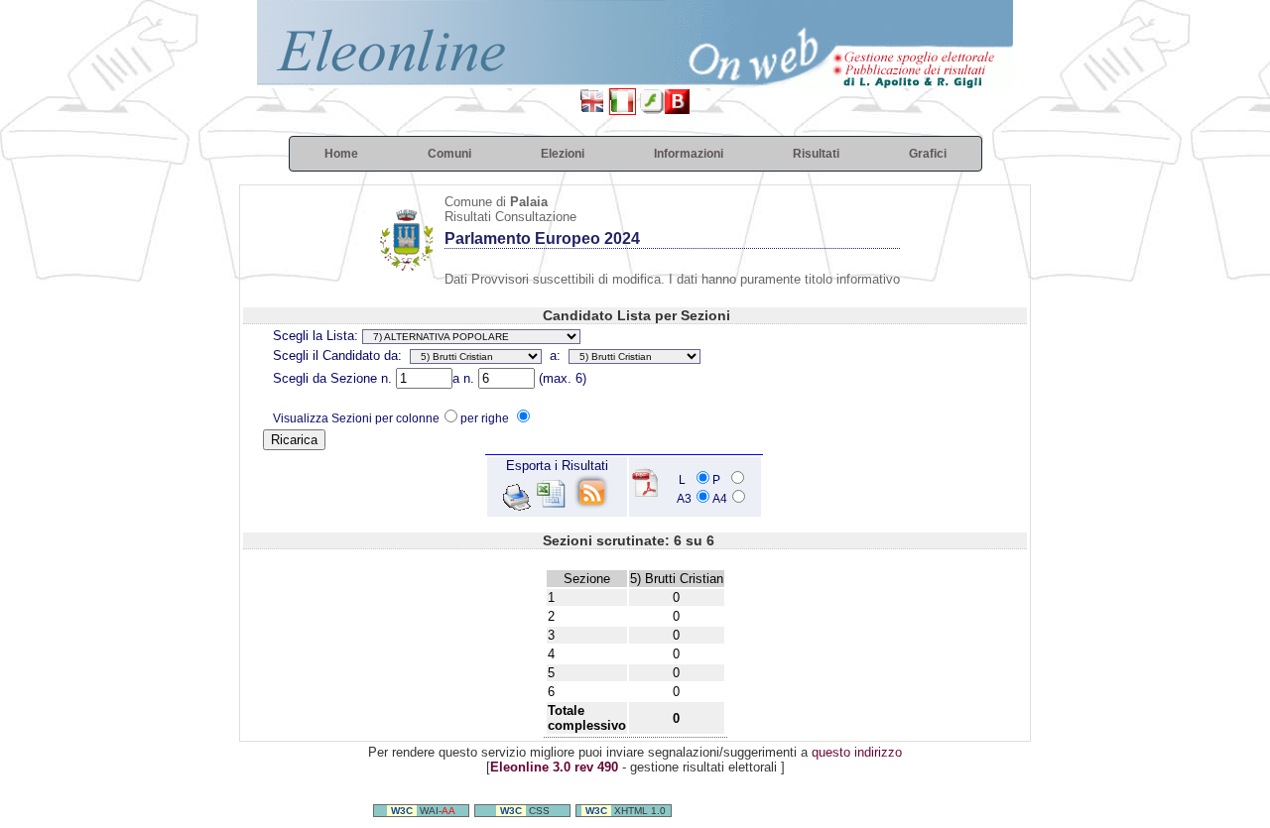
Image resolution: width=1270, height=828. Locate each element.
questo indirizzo (857, 752)
